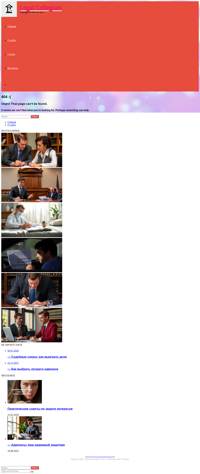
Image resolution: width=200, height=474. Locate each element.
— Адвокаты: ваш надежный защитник (36, 444)
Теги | (104, 459)
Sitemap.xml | (115, 459)
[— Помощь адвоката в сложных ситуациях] (95, 150)
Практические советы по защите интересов (40, 408)
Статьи (11, 54)
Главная (12, 26)
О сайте (12, 40)
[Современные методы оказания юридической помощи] (95, 220)
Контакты (13, 68)
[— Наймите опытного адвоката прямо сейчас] (95, 290)
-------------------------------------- (100, 456)
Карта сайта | (78, 459)
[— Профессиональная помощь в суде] (95, 185)
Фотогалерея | (93, 459)
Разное (125, 459)
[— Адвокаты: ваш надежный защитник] (98, 428)
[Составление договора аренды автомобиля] (95, 255)
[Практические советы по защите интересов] (98, 392)
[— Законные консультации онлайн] (95, 325)
